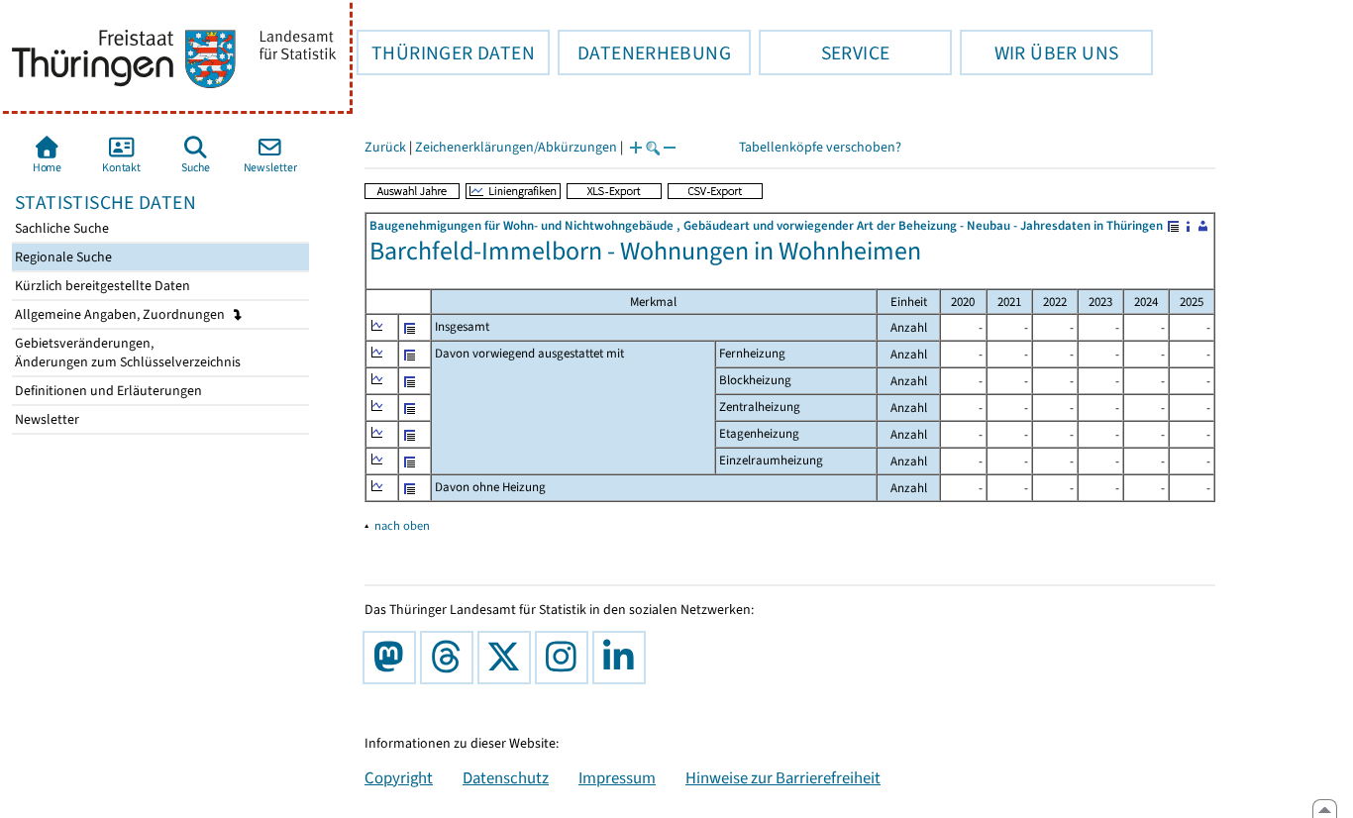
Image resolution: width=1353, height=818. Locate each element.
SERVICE (824, 52)
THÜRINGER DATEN (446, 52)
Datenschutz (506, 777)
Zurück (385, 147)
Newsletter (45, 419)
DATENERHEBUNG (644, 52)
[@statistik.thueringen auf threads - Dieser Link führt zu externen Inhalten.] (450, 657)
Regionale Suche (62, 257)
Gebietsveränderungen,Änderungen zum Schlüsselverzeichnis (126, 352)
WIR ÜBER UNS (1039, 52)
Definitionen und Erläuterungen (107, 390)
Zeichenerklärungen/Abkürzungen (516, 147)
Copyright (398, 777)
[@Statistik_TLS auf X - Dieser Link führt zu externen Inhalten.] (508, 657)
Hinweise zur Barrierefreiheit (783, 777)
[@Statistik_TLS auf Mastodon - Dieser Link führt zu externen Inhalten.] (393, 657)
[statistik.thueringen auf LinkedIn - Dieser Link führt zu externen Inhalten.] (623, 657)
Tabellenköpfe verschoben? (820, 147)
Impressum (617, 777)
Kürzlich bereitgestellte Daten (101, 285)
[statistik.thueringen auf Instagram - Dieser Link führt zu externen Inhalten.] (565, 657)
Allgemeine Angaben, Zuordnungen (121, 314)
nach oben (402, 525)
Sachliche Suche (60, 228)
